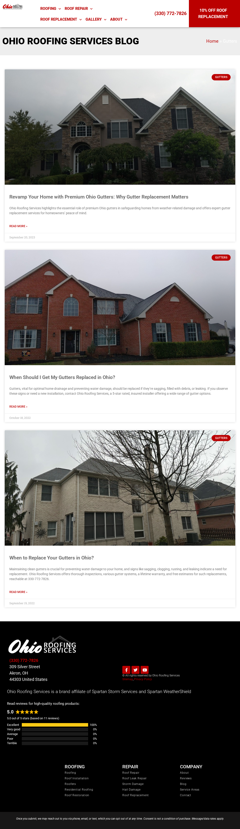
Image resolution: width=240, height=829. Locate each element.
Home (212, 41)
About (116, 19)
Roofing (48, 8)
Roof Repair (76, 8)
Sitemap (127, 679)
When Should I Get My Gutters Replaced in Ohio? (62, 377)
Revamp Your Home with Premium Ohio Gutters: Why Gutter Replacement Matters (98, 197)
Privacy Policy (143, 679)
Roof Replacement (58, 19)
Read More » (18, 226)
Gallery (94, 19)
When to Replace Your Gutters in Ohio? (51, 558)
